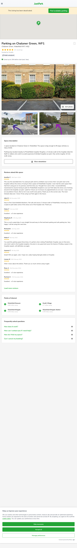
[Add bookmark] (74, 43)
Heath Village (47, 303)
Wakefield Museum (14, 303)
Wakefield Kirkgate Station (51, 310)
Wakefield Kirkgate (14, 310)
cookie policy (6, 519)
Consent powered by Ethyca (65, 539)
